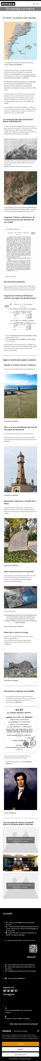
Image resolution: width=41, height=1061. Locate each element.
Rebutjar (20, 1049)
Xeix (11, 626)
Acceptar (20, 1044)
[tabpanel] (20, 252)
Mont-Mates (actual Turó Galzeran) (21, 335)
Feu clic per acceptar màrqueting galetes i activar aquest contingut (20, 840)
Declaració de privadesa (25, 1058)
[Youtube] (12, 991)
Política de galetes (13, 1058)
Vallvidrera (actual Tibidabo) (18, 339)
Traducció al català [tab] (10, 276)
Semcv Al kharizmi (18, 626)
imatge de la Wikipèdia (15, 64)
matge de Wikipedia (10, 813)
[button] (38, 1031)
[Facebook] (4, 991)
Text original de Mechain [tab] (12, 229)
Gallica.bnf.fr (18, 702)
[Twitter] (8, 991)
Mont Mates (31, 339)
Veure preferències (20, 1054)
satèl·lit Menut (31, 207)
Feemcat (6, 626)
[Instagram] (15, 991)
